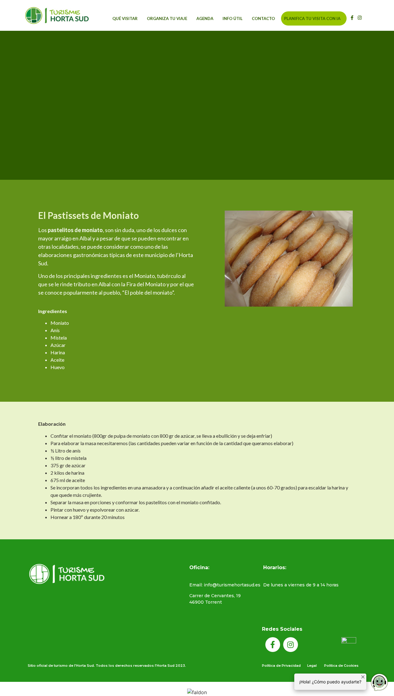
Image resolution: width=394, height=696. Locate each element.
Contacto (263, 18)
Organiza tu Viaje (167, 18)
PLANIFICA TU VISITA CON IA (312, 18)
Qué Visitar (125, 18)
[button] (368, 17)
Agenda (204, 18)
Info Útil (233, 18)
